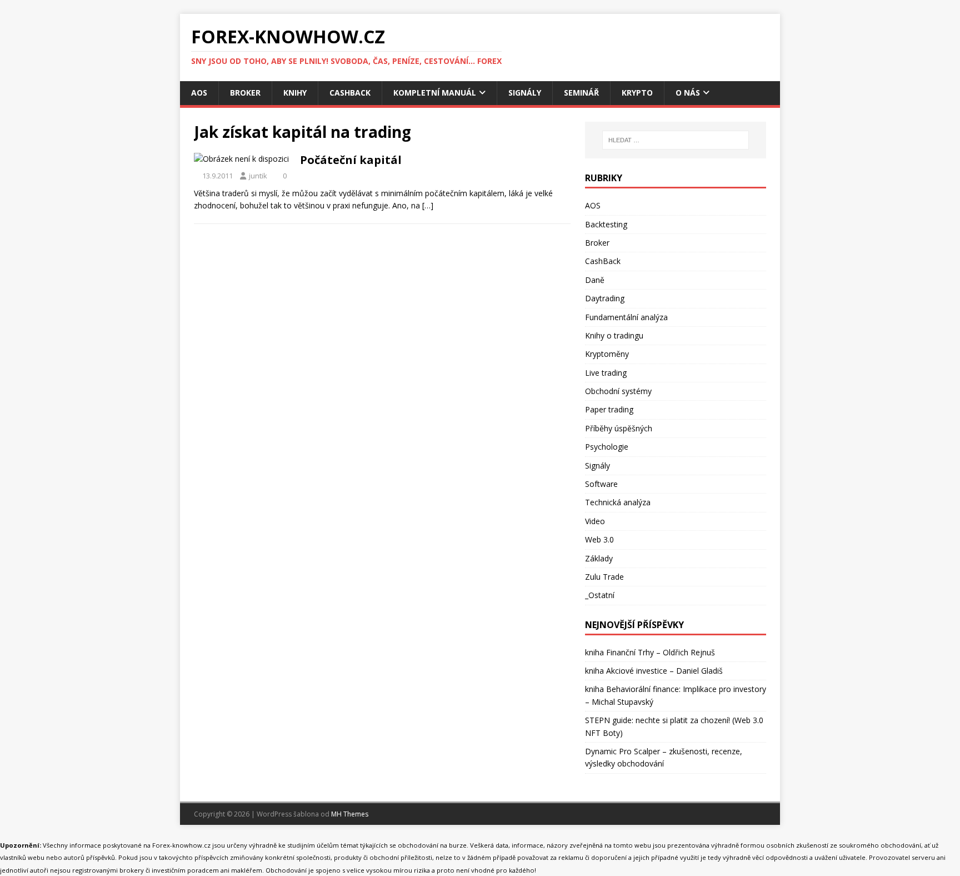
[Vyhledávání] (675, 140)
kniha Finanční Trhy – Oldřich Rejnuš (650, 652)
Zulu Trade (604, 576)
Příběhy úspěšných (618, 428)
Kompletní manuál (434, 92)
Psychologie (606, 446)
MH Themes (349, 814)
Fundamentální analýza (626, 317)
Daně (594, 280)
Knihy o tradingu (614, 335)
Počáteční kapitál (351, 159)
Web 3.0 (599, 539)
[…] (427, 205)
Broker (245, 92)
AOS (199, 92)
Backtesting (606, 224)
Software (601, 484)
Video (595, 521)
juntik (258, 176)
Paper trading (609, 409)
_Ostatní (599, 595)
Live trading (606, 372)
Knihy (295, 92)
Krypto (637, 92)
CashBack (350, 92)
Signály (524, 92)
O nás (688, 92)
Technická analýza (618, 502)
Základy (599, 558)
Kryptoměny (607, 354)
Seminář (581, 92)
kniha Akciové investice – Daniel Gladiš (654, 670)
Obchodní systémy (618, 391)
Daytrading (604, 298)
